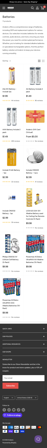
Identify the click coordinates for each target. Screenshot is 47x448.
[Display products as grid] (39, 61)
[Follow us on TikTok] (18, 410)
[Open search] (32, 8)
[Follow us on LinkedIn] (23, 410)
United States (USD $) (24, 398)
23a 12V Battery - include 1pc (9, 90)
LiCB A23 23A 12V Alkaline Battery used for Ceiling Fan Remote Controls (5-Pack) (35, 215)
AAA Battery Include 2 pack (11, 130)
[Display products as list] (43, 61)
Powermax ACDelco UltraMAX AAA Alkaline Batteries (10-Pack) (11, 304)
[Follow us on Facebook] (4, 410)
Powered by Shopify (9, 443)
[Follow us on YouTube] (14, 410)
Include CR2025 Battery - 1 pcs (32, 171)
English (6, 398)
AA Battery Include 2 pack (34, 90)
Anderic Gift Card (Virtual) (33, 130)
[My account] (37, 8)
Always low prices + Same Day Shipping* (23, 2)
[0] (42, 7)
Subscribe (10, 386)
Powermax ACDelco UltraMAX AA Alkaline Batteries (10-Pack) (34, 259)
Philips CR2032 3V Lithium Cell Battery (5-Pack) (11, 259)
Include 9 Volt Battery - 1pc (11, 171)
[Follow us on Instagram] (9, 410)
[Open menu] (4, 8)
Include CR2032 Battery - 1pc (9, 212)
